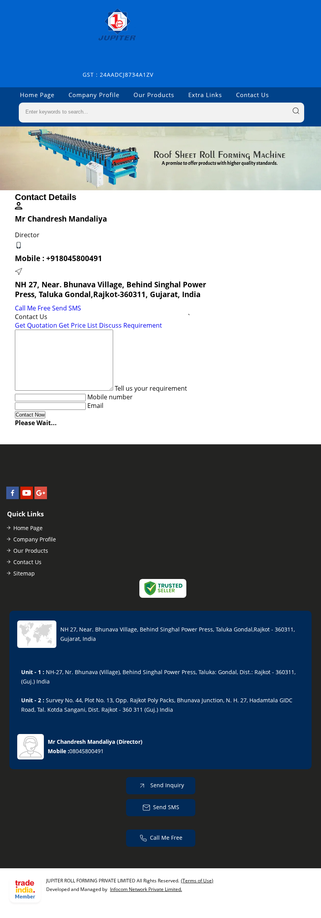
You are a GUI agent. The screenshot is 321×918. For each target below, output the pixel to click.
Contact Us (252, 95)
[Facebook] (12, 496)
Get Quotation (36, 325)
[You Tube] (26, 496)
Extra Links (205, 95)
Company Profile (94, 95)
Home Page (37, 95)
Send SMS (66, 308)
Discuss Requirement (130, 325)
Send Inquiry (166, 784)
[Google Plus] (40, 496)
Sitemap (24, 573)
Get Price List (78, 325)
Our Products (153, 95)
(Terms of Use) (197, 880)
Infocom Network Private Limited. (146, 889)
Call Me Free (32, 308)
